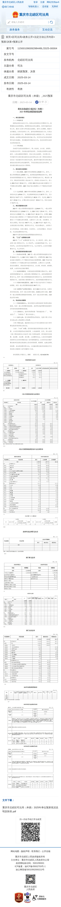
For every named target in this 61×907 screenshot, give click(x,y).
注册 (42, 2)
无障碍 (55, 6)
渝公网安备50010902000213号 (30, 870)
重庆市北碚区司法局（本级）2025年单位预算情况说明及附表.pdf (30, 809)
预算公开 (18, 41)
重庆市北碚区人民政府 (13, 2)
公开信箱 (46, 851)
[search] (28, 22)
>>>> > (28, 39)
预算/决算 (6, 41)
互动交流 (47, 29)
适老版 (45, 6)
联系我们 (35, 851)
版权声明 (25, 851)
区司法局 (17, 37)
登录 (35, 2)
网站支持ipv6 (53, 2)
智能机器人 (33, 6)
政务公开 (28, 37)
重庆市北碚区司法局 (34, 14)
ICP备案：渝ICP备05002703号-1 (30, 866)
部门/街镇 (9, 7)
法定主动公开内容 (43, 37)
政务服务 (15, 29)
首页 (8, 37)
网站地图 (15, 851)
